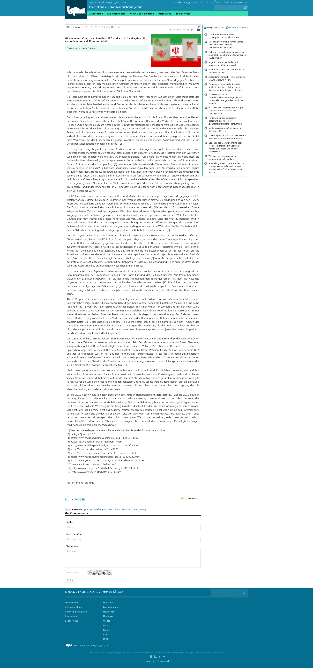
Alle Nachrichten (116, 13)
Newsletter (108, 611)
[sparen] (112, 27)
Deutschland (96, 13)
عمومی (78, 27)
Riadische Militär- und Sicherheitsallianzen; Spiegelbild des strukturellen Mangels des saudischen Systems (226, 99)
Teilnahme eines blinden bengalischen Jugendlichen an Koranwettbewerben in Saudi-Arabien (227, 54)
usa (135, 509)
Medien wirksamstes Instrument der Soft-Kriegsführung (225, 129)
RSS (105, 639)
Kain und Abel (123, 509)
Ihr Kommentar (75, 513)
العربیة (115, 2)
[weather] (115, 591)
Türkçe (109, 2)
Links (106, 634)
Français (101, 2)
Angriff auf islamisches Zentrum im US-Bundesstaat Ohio (227, 71)
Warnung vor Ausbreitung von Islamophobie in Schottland (223, 157)
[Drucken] (105, 27)
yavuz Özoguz (97, 509)
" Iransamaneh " (164, 661)
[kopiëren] (199, 27)
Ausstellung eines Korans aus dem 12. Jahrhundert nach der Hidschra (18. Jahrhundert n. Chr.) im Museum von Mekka (226, 167)
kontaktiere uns (241, 2)
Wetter (106, 620)
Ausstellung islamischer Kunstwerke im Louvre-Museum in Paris (227, 78)
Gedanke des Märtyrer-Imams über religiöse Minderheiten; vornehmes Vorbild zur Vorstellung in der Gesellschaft (225, 147)
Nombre (69, 522)
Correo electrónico (74, 534)
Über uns (228, 2)
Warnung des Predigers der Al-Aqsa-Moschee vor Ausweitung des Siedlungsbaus (226, 110)
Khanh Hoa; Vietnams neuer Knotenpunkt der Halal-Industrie (224, 36)
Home (69, 27)
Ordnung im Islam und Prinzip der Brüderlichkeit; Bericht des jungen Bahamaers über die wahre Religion (225, 87)
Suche (106, 630)
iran (110, 509)
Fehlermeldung (192, 498)
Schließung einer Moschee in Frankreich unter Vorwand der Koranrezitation (227, 137)
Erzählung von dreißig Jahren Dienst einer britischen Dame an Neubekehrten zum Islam (226, 44)
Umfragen (108, 616)
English (92, 2)
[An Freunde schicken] (109, 27)
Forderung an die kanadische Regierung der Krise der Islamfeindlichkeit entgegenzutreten (225, 120)
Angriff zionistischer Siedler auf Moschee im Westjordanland (223, 63)
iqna (85, 509)
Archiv (106, 625)
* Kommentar (72, 546)
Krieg (143, 509)
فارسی (121, 2)
